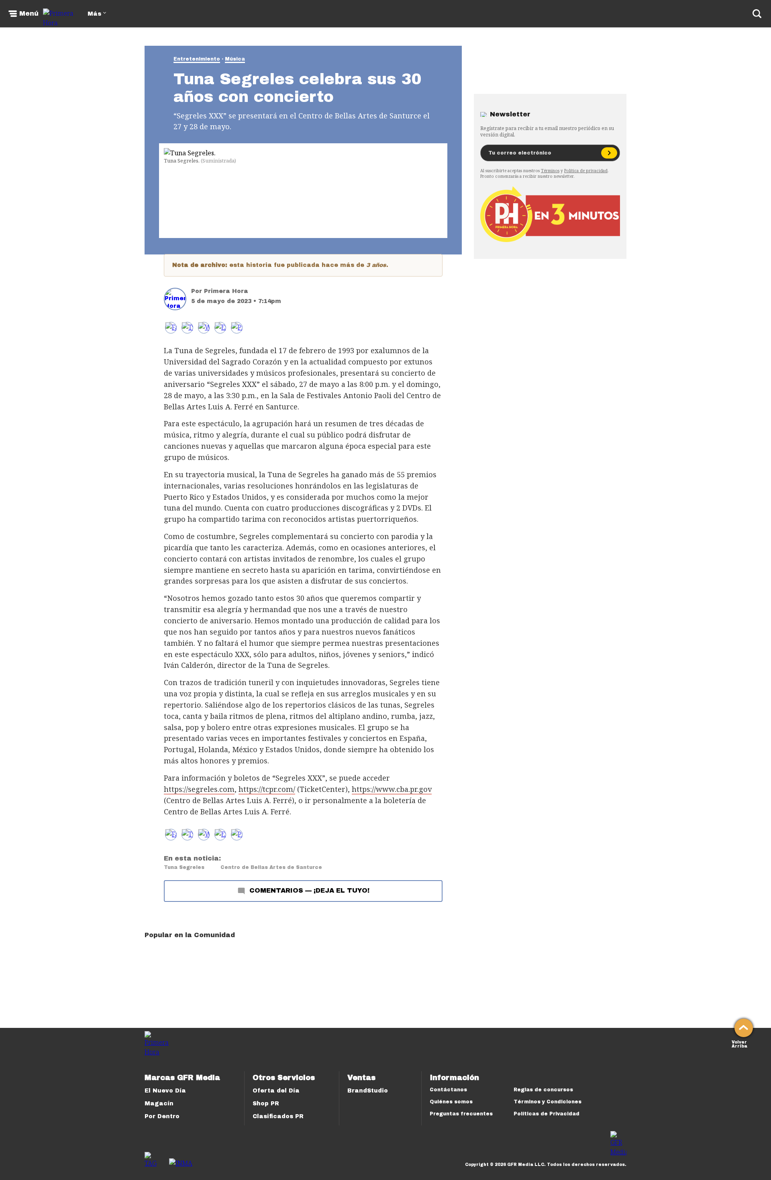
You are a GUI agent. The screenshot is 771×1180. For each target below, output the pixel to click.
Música (235, 59)
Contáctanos (448, 1090)
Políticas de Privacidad (546, 1114)
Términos (550, 170)
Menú (29, 13)
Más (94, 14)
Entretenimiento (196, 59)
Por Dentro (162, 1116)
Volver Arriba (739, 1043)
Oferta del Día (276, 1091)
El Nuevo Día (165, 1091)
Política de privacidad (586, 170)
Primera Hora (226, 291)
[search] (757, 13)
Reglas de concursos (543, 1090)
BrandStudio (367, 1091)
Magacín (159, 1104)
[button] (187, 328)
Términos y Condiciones (547, 1102)
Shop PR (266, 1104)
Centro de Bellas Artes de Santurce (271, 867)
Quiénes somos (451, 1102)
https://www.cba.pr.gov (392, 789)
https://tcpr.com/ (267, 789)
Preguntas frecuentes (461, 1114)
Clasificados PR (278, 1116)
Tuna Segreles (184, 867)
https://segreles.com (199, 789)
